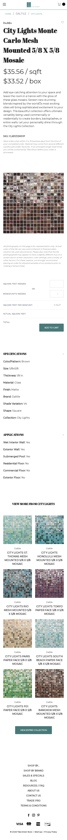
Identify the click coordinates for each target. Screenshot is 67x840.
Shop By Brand (33, 770)
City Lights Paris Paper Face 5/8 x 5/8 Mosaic (17, 660)
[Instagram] (33, 815)
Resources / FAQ (33, 785)
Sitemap (38, 832)
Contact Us (33, 795)
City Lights (36, 14)
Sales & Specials (33, 775)
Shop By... (33, 765)
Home (8, 14)
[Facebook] (28, 815)
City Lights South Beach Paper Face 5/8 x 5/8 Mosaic (49, 660)
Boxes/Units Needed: (14, 294)
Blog (33, 780)
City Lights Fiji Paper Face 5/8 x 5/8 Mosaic (17, 710)
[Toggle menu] (4, 4)
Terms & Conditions (34, 805)
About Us (33, 790)
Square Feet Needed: (14, 284)
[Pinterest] (38, 815)
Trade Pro (34, 800)
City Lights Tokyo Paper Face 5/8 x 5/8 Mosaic (49, 610)
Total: (6, 322)
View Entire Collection (33, 730)
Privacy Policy (50, 832)
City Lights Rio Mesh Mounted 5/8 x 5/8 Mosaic (17, 610)
